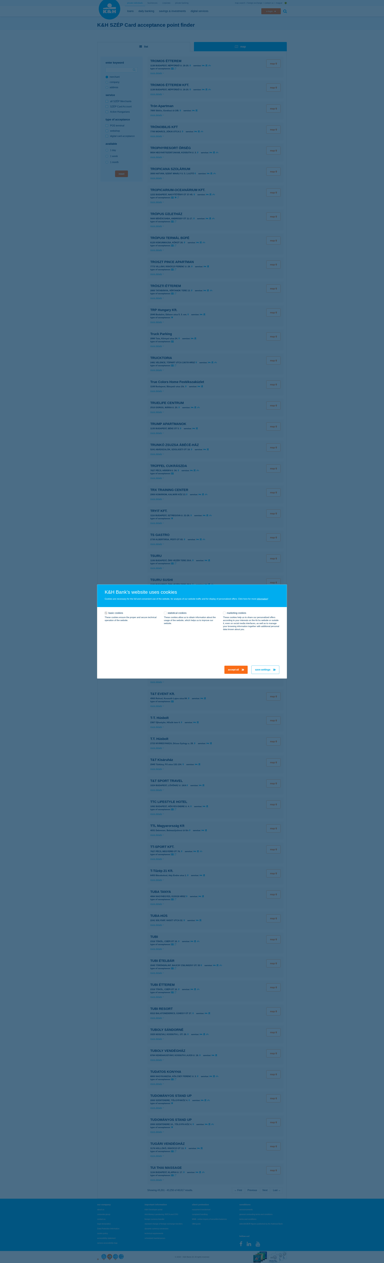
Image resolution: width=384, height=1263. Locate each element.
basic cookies (115, 613)
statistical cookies (177, 613)
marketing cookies (236, 613)
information (262, 599)
